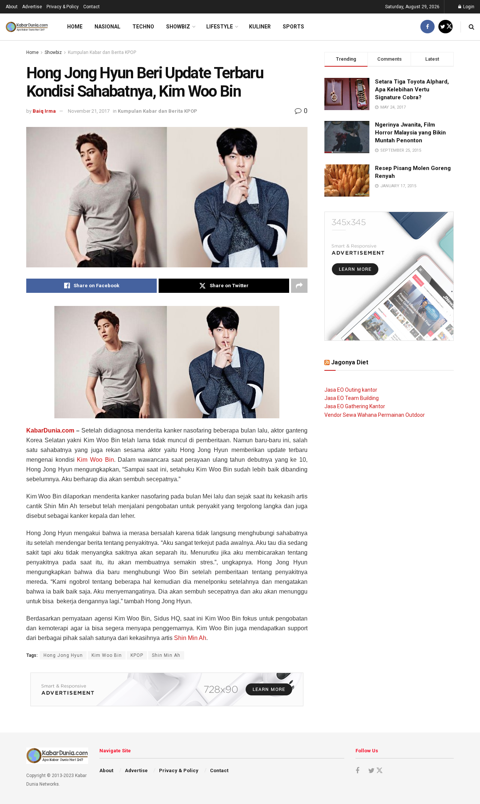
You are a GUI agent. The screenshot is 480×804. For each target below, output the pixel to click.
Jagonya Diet (349, 362)
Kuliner (260, 27)
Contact (91, 6)
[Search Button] (471, 26)
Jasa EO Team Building (351, 398)
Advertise (32, 6)
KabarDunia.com (50, 430)
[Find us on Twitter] (445, 26)
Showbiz (178, 27)
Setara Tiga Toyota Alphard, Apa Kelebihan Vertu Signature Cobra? (412, 89)
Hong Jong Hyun (63, 655)
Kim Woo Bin (95, 459)
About (12, 6)
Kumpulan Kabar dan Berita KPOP (102, 52)
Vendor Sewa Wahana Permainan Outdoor (374, 415)
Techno (143, 27)
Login (468, 6)
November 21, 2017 (89, 111)
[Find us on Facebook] (427, 26)
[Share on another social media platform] (299, 286)
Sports (293, 27)
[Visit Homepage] (27, 27)
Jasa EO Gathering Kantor (354, 406)
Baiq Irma (44, 111)
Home (74, 27)
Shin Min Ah (190, 638)
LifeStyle (219, 27)
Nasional (107, 27)
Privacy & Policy (62, 6)
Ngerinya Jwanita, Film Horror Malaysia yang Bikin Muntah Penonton (410, 132)
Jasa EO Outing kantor (350, 390)
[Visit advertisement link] (167, 689)
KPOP (136, 655)
